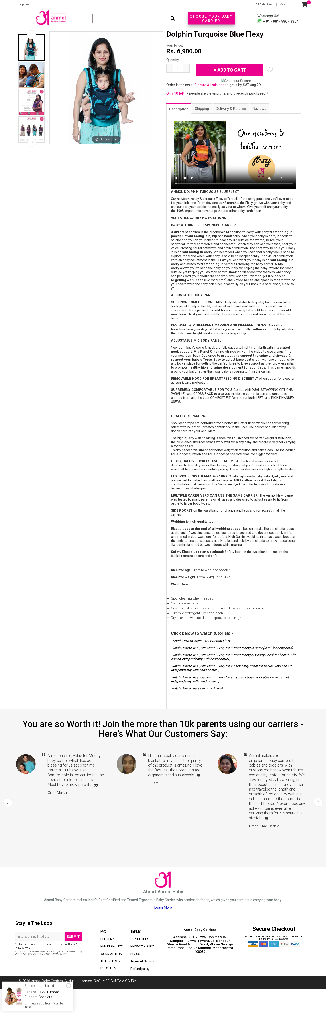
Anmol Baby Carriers (47, 981)
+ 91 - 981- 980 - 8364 (280, 21)
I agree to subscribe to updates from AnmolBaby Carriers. (50, 946)
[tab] (179, 108)
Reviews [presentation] (259, 108)
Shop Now (22, 4)
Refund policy (139, 969)
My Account (287, 4)
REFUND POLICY (111, 946)
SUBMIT (73, 936)
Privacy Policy (23, 947)
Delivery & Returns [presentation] (231, 108)
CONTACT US (139, 939)
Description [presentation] (178, 109)
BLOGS (135, 954)
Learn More (163, 907)
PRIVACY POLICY (142, 946)
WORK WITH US (111, 954)
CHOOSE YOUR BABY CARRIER (211, 18)
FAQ (103, 931)
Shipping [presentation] (202, 108)
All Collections (264, 4)
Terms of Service (142, 961)
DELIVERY (107, 939)
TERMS (135, 931)
